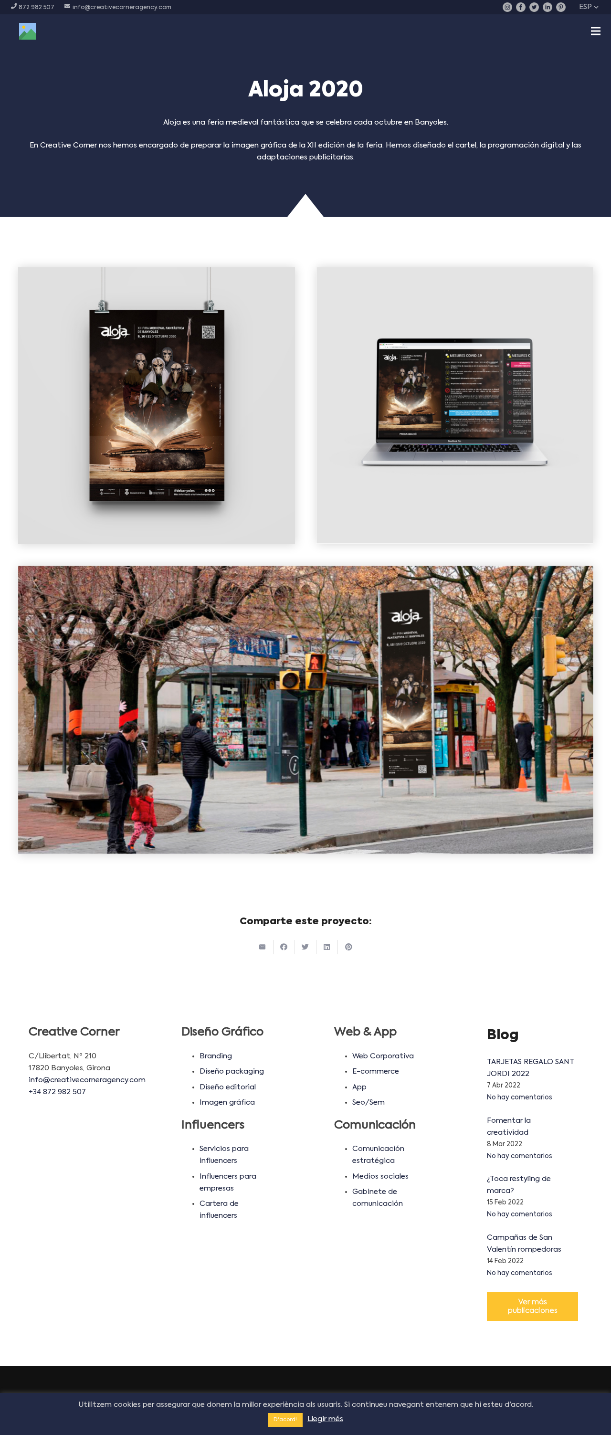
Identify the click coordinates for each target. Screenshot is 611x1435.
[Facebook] (521, 7)
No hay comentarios (519, 1098)
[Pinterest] (561, 7)
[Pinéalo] (348, 947)
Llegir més (325, 1419)
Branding (216, 1056)
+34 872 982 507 (57, 1092)
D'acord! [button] (285, 1420)
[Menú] (595, 31)
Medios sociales (380, 1176)
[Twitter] (534, 7)
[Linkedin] (547, 7)
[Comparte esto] (284, 947)
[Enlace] (27, 31)
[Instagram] (507, 7)
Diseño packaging (232, 1071)
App (359, 1087)
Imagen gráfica (227, 1102)
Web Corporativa (383, 1056)
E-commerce (375, 1071)
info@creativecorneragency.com (87, 1080)
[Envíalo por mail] (263, 947)
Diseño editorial (228, 1087)
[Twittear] (305, 947)
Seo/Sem (368, 1102)
